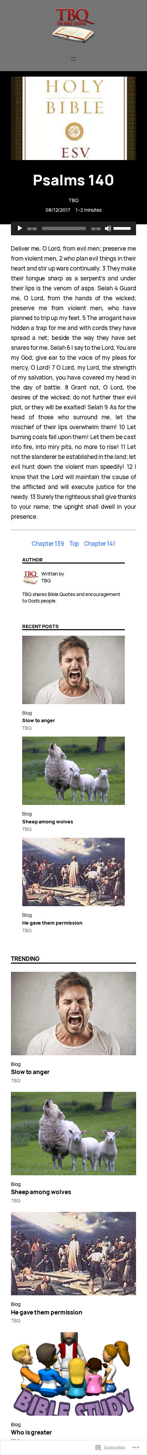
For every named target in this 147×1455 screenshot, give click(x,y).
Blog (27, 713)
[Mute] (108, 228)
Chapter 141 (99, 543)
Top (74, 543)
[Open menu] (73, 59)
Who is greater (31, 1432)
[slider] (123, 228)
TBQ (73, 200)
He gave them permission (52, 923)
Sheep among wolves (47, 821)
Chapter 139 (48, 543)
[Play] (19, 228)
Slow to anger (39, 720)
